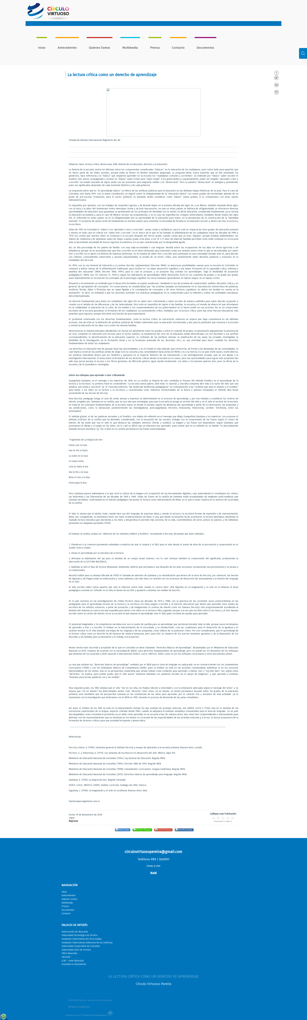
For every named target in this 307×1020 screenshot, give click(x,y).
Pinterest (168, 830)
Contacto (178, 47)
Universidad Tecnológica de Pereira (79, 935)
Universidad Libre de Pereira (76, 949)
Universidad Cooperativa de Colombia (81, 946)
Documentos (205, 47)
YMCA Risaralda (69, 953)
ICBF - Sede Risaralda (73, 960)
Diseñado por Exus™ (74, 1015)
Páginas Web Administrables (95, 1015)
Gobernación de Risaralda (75, 931)
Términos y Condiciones (79, 1007)
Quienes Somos (99, 47)
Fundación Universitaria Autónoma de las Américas (87, 942)
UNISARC (66, 957)
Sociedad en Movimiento (74, 964)
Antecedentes (67, 47)
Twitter (126, 830)
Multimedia (130, 47)
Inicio (41, 47)
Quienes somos (69, 899)
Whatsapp (147, 830)
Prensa (155, 47)
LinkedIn (188, 830)
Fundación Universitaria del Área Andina (82, 939)
